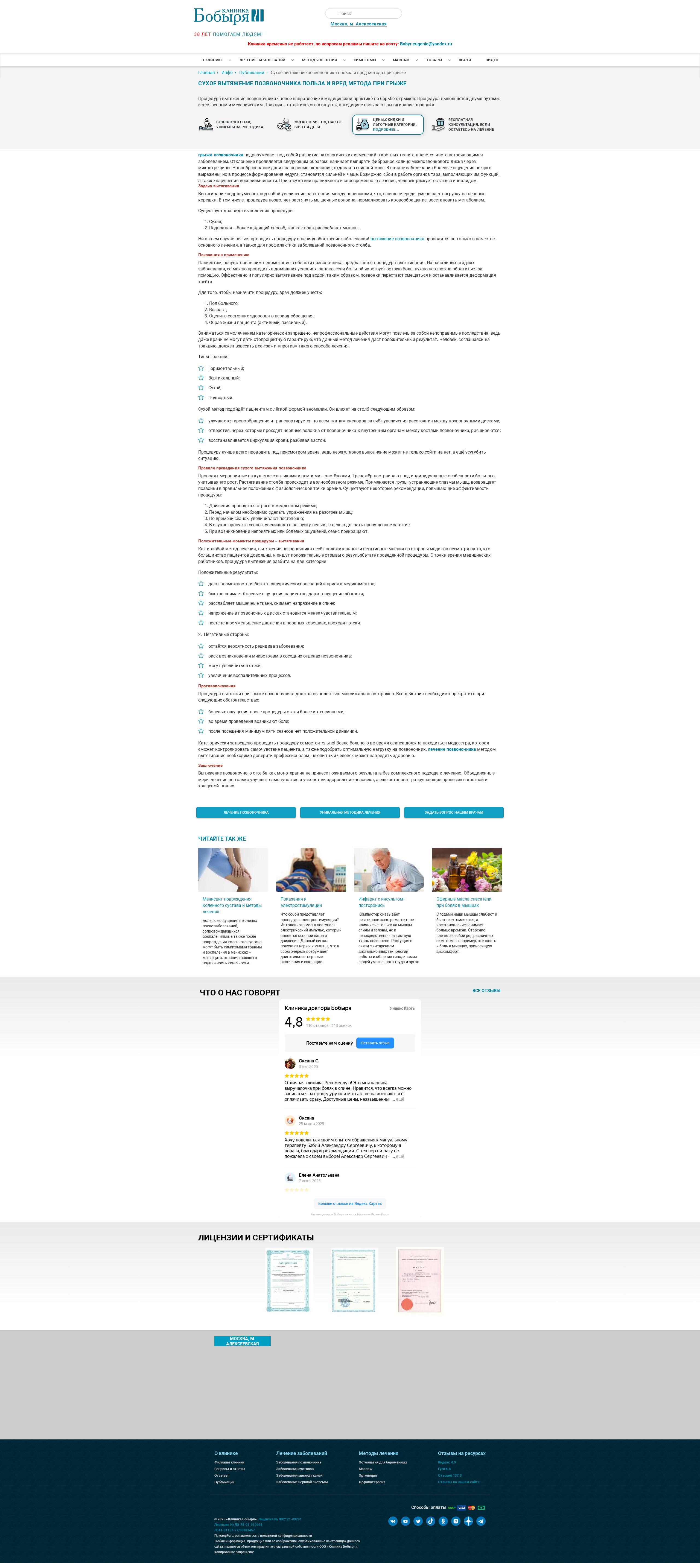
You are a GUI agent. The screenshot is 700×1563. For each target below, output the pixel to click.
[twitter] (418, 1521)
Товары (434, 60)
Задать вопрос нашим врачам (454, 812)
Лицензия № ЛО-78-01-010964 (238, 1525)
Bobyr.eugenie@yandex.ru (426, 43)
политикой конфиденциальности (286, 1536)
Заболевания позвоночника (298, 1462)
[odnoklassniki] (443, 1521)
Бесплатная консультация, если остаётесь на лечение (471, 125)
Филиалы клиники (229, 1462)
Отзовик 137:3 (450, 1475)
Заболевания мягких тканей (299, 1475)
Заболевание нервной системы (302, 1482)
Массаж (401, 60)
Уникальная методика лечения (350, 812)
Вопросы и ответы (229, 1469)
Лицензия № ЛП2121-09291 (280, 1519)
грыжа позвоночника (220, 154)
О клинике (212, 60)
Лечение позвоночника (246, 812)
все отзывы (486, 990)
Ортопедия (368, 1475)
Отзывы (221, 1475)
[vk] (393, 1521)
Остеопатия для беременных (383, 1462)
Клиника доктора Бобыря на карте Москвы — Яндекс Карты (350, 1214)
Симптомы (365, 60)
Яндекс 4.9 (447, 1462)
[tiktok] (430, 1521)
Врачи (465, 60)
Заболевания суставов (295, 1469)
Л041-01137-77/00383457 (234, 1530)
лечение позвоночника (452, 749)
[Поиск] (330, 13)
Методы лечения (319, 60)
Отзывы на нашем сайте (459, 1482)
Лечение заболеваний (262, 60)
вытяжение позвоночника (397, 238)
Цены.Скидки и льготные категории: (395, 125)
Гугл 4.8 (444, 1469)
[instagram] (455, 1521)
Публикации (224, 1482)
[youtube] (405, 1521)
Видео (492, 60)
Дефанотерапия (372, 1482)
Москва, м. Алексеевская (359, 24)
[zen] (468, 1521)
